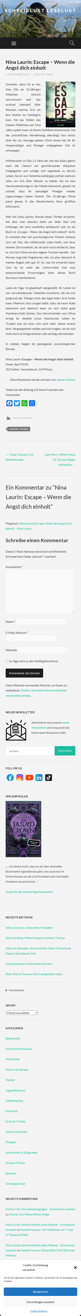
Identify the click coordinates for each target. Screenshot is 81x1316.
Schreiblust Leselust (40, 10)
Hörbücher (13, 1059)
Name (10, 621)
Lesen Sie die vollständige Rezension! (29, 892)
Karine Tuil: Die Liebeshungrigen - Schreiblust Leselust (40, 1209)
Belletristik (13, 1038)
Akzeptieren (40, 1291)
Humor (10, 1080)
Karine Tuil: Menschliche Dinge (29, 1214)
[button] (75, 1267)
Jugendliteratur (15, 1090)
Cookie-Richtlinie (38, 1311)
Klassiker (12, 1111)
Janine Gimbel (66, 379)
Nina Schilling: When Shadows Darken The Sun (35, 938)
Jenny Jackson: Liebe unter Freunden (29, 927)
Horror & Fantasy (17, 1069)
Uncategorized (15, 1183)
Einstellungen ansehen (41, 1302)
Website (11, 650)
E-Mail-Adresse (17, 632)
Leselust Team (43, 74)
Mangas (11, 1142)
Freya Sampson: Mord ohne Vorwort (29, 963)
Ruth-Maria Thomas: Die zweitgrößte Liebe (34, 974)
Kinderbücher (14, 1100)
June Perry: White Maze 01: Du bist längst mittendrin (59, 459)
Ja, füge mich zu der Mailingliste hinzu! (33, 661)
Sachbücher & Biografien (22, 1152)
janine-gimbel (19, 429)
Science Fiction (15, 1162)
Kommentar (14, 567)
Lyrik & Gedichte (16, 1131)
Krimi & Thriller (22, 418)
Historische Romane (19, 1048)
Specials (11, 1173)
